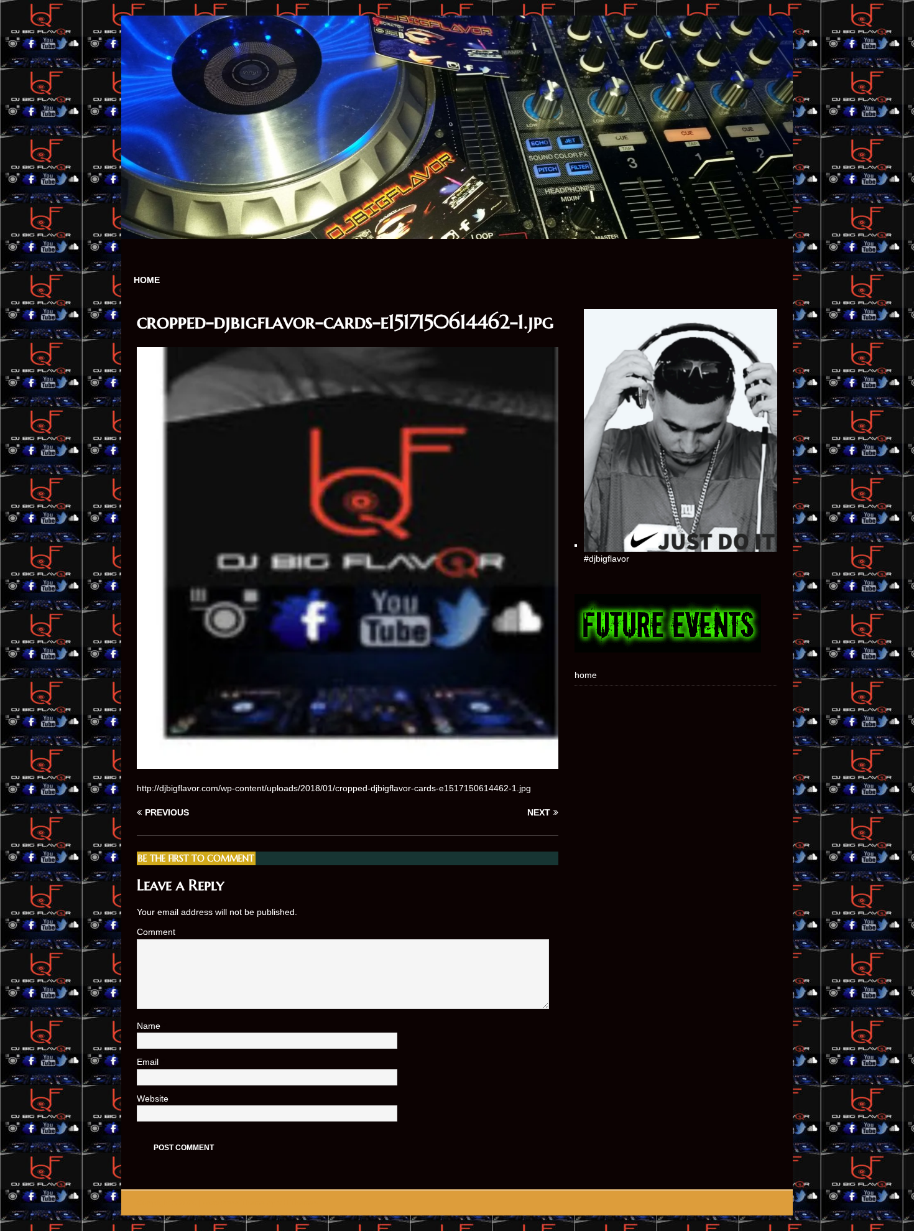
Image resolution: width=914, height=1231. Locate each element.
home (147, 280)
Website (152, 1098)
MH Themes (297, 1203)
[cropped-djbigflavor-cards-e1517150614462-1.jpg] (347, 762)
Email (149, 1062)
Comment (156, 932)
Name (150, 1026)
